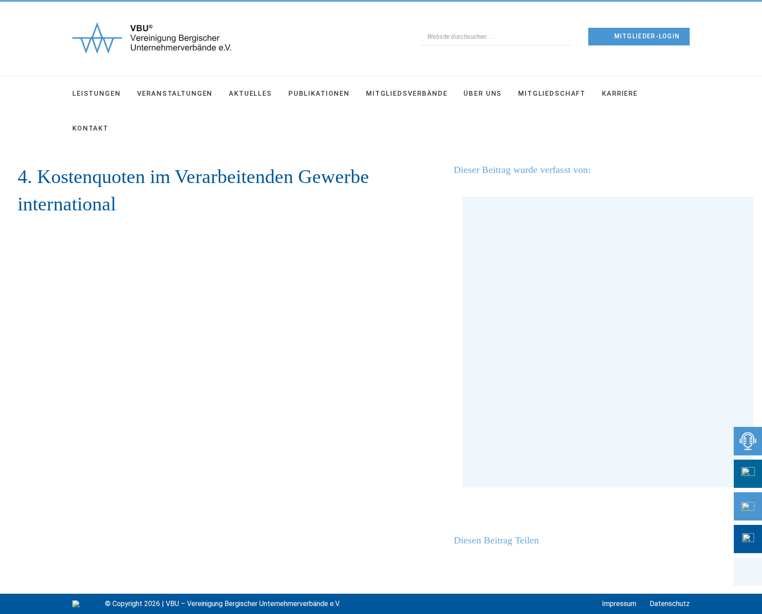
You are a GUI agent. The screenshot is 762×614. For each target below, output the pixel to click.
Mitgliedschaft (552, 93)
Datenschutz (670, 603)
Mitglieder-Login (647, 36)
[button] (748, 572)
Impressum (619, 603)
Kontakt (90, 128)
